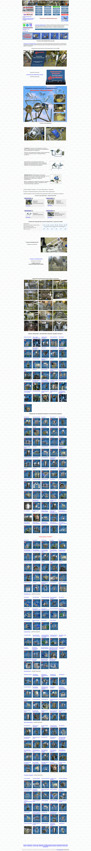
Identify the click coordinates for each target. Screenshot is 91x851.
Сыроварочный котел (44, 699)
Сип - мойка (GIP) (27, 510)
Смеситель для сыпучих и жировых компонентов (37, 813)
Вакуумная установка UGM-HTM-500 (36, 381)
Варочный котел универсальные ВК (36, 675)
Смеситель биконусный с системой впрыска (28, 790)
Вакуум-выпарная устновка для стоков (36, 763)
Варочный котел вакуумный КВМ (35, 687)
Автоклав (25, 402)
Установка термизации (27, 380)
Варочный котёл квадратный (52, 687)
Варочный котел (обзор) (28, 674)
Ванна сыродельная (53, 468)
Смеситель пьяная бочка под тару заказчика (28, 392)
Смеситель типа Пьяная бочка (36, 258)
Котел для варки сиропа (36, 436)
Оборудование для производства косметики (54, 523)
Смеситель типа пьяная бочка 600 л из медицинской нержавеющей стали (28, 19)
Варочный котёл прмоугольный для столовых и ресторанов (62, 687)
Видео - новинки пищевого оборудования (36, 337)
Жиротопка (52, 358)
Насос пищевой (26, 597)
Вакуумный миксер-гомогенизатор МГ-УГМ (28, 550)
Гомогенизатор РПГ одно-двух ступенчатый (36, 635)
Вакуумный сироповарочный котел (53, 763)
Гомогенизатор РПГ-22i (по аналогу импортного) (45, 648)
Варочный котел (43, 347)
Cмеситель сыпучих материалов (53, 779)
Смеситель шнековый (44, 800)
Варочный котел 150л (26, 29)
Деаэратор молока (53, 572)
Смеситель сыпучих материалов (62, 447)
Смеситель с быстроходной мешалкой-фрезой (28, 801)
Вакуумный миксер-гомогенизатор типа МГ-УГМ (36, 750)
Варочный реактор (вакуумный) (36, 726)
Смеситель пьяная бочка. (40, 24)
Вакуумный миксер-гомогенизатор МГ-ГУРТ (37, 550)
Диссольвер (61, 358)
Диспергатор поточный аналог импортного (52, 660)
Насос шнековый (26, 608)
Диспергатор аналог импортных (62, 370)
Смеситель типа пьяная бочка (29, 43)
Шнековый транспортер (62, 572)
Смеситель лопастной (53, 789)
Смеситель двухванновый (28, 823)
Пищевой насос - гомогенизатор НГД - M (62, 609)
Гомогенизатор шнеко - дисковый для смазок (44, 660)
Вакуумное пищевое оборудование (62, 348)
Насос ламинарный (27, 620)
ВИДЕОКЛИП (28, 198)
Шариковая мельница (27, 582)
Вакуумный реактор (27, 358)
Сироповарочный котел (53, 347)
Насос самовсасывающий (45, 597)
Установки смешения (36, 358)
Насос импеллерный (36, 597)
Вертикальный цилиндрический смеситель (52, 824)
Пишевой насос (26, 540)
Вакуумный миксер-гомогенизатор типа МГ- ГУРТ (28, 750)
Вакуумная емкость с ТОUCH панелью (36, 500)
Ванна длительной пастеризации (62, 469)
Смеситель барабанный (36, 778)
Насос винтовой (61, 597)
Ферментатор (35, 369)
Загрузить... (28, 205)
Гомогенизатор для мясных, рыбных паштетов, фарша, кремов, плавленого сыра (53, 648)
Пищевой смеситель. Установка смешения (44, 511)
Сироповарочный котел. (36, 699)
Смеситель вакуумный (62, 812)
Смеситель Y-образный (53, 800)
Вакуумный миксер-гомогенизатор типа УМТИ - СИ (53, 750)
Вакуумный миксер (36, 457)
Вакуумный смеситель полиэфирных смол (53, 813)
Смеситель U (61, 823)
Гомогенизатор (26, 347)
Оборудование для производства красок (44, 523)
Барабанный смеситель (53, 446)
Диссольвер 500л (25, 31)
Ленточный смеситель (44, 446)
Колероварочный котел (62, 457)
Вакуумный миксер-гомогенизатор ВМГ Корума (44, 551)
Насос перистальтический (54, 608)
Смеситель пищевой (27, 778)
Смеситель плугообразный (61, 790)
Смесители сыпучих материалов (44, 359)
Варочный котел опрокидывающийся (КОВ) (44, 675)
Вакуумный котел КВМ (36, 391)
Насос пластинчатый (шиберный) (53, 598)
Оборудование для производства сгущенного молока (63, 523)
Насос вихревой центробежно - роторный (36, 609)
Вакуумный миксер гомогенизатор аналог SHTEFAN (62, 392)
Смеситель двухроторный (63, 778)
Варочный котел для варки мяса (27, 700)
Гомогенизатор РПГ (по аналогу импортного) (54, 635)
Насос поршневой (53, 620)
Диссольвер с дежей (62, 380)
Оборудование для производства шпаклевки (63, 511)
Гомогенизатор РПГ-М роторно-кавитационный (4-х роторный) (45, 636)
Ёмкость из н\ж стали (44, 479)
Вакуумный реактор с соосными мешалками (53, 726)
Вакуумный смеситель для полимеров (27, 763)
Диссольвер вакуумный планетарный (54, 381)
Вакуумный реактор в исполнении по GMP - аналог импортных (62, 738)
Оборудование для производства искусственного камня (53, 511)
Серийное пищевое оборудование (44, 337)
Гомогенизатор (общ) (27, 635)
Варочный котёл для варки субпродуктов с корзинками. (44, 687)
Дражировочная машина (36, 479)
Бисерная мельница (44, 369)
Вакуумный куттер (44, 737)
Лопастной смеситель (44, 468)
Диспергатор (52, 436)
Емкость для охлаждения (28, 436)
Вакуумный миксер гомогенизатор (36, 348)
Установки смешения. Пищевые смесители (62, 550)
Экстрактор (34, 582)
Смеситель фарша (27, 812)
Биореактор (34, 468)
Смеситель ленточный (35, 790)
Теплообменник (52, 479)
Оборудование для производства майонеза (36, 523)
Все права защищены (60, 849)
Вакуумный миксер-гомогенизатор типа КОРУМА (44, 750)
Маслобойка (35, 446)
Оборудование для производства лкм (27, 523)
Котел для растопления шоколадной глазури (53, 711)
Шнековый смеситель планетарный (44, 583)
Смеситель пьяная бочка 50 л (27, 16)
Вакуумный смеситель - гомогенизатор (45, 763)
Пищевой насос (61, 436)
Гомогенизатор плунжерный (34, 660)
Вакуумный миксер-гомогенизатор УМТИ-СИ (53, 551)
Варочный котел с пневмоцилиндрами (36, 711)
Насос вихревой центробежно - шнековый (45, 609)
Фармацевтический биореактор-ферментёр (45, 381)
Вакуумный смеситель (44, 457)
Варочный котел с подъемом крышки (53, 675)
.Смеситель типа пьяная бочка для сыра (34, 74)
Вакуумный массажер (36, 572)
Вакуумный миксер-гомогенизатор (62, 648)
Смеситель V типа (44, 812)
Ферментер (25, 468)
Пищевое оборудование (27, 457)
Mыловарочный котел (62, 699)
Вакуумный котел (27, 572)
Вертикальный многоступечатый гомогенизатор (35, 648)
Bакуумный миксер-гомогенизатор (53, 738)
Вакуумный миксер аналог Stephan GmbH (62, 750)
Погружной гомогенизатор (26, 648)
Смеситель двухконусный (45, 778)
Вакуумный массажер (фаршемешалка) (27, 738)
